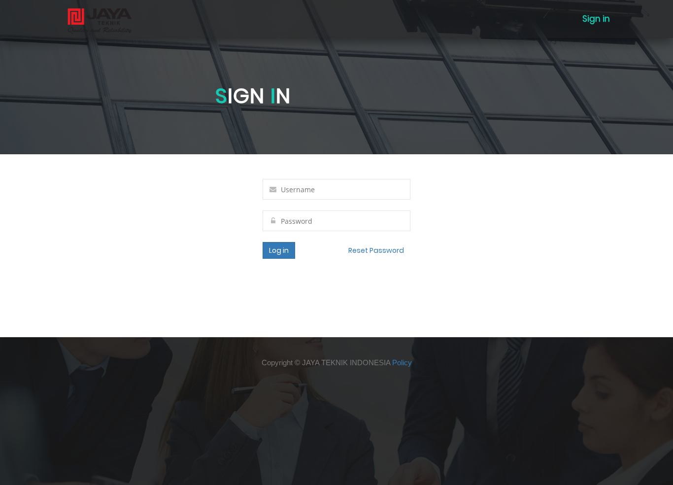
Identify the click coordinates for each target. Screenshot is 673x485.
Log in (279, 250)
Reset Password (376, 250)
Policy (402, 362)
